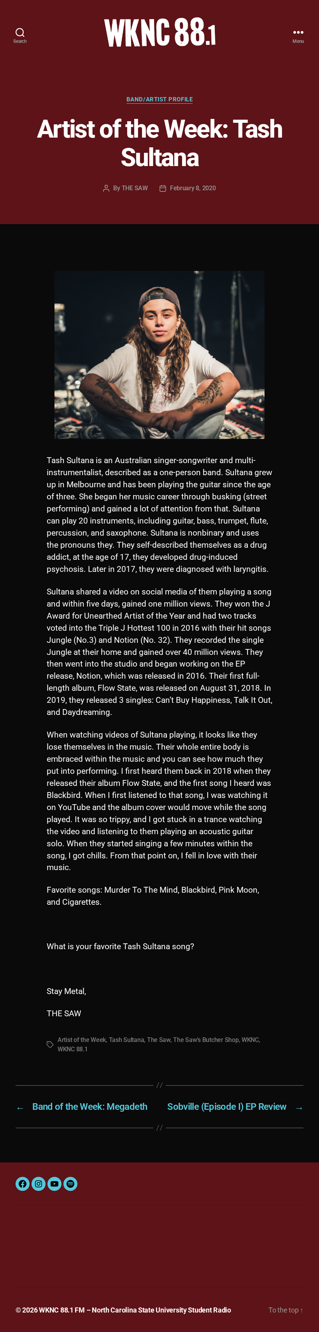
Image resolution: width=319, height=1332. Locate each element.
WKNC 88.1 (73, 1049)
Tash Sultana (126, 1040)
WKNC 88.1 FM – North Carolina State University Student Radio (135, 1310)
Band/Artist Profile (159, 99)
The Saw (158, 1040)
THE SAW (135, 188)
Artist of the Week (82, 1040)
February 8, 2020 (193, 188)
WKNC (250, 1040)
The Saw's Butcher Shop (205, 1040)
